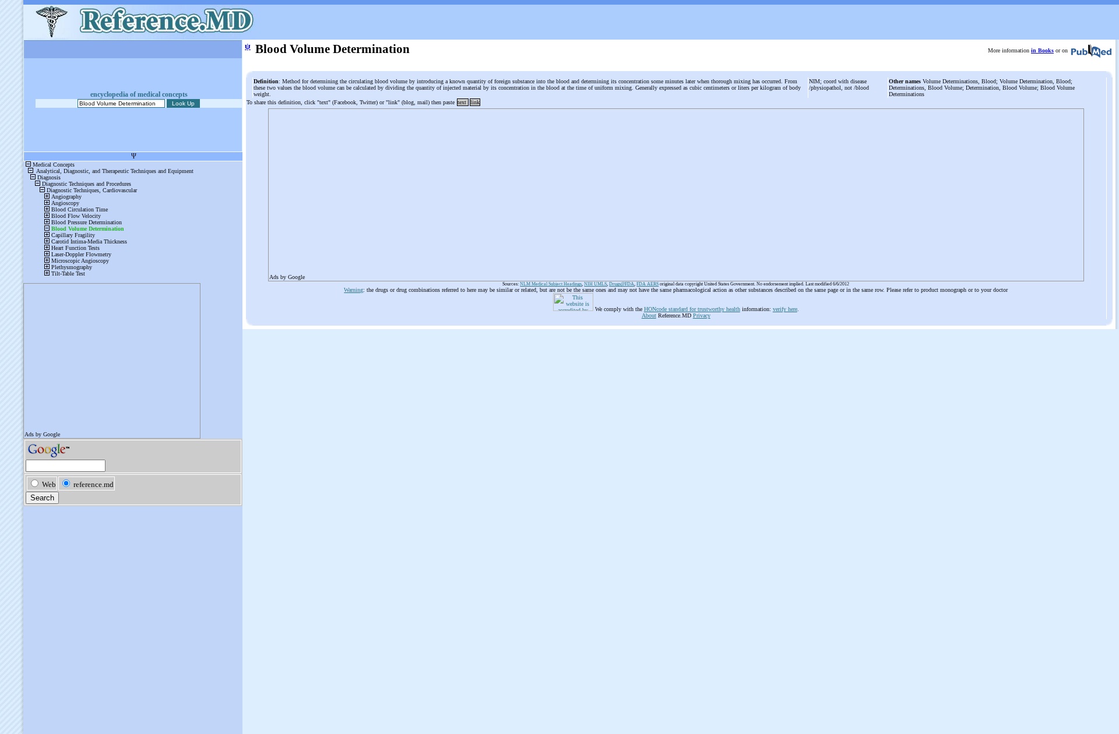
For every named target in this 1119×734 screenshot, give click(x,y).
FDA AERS (647, 284)
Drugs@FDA (621, 284)
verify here (785, 309)
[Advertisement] (619, 191)
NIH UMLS (595, 284)
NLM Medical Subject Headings (551, 284)
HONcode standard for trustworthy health (692, 309)
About (649, 315)
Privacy (701, 315)
